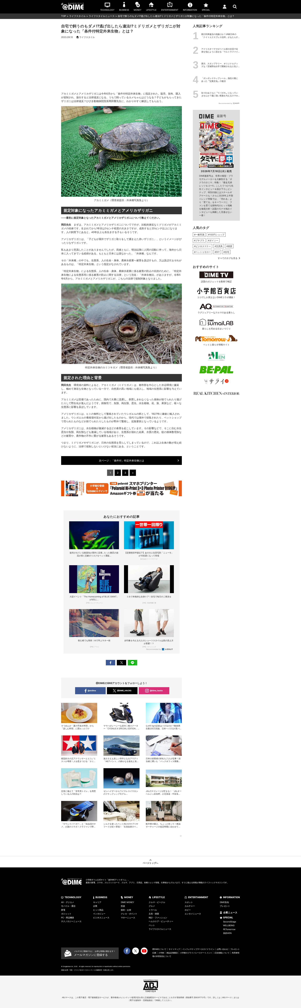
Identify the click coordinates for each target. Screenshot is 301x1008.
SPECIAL (228, 917)
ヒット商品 (98, 910)
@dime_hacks (156, 690)
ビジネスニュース (101, 917)
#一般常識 (199, 234)
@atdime (92, 690)
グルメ (152, 906)
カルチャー (190, 906)
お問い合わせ (222, 949)
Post (121, 662)
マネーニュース (128, 917)
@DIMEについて (159, 949)
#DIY (217, 252)
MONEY (128, 897)
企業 (95, 906)
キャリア (97, 902)
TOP (63, 16)
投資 (123, 906)
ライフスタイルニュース (102, 16)
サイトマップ (174, 949)
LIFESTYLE (158, 897)
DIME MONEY (127, 902)
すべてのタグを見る (228, 258)
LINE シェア (132, 662)
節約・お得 (126, 910)
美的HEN (227, 933)
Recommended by (153, 649)
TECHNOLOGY (73, 897)
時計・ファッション (158, 917)
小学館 (161, 953)
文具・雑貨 (154, 913)
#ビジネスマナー (202, 246)
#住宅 (226, 252)
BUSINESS (101, 897)
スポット (189, 902)
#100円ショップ (216, 234)
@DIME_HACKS (124, 690)
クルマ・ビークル (157, 902)
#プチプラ (199, 240)
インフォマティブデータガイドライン (198, 949)
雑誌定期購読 (172, 953)
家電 (63, 910)
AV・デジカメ (67, 902)
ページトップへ (150, 863)
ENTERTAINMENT (198, 897)
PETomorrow (229, 929)
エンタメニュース (193, 913)
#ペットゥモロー (202, 252)
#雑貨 (229, 246)
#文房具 (219, 246)
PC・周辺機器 (67, 917)
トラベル (153, 910)
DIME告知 (224, 902)
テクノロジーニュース (71, 921)
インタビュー (99, 913)
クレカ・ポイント (129, 913)
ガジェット (66, 913)
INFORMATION (231, 897)
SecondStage (229, 921)
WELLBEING (229, 925)
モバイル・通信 (68, 906)
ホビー (188, 910)
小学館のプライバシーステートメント (196, 953)
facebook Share (110, 662)
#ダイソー (213, 240)
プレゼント (225, 906)
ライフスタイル (77, 16)
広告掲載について (222, 953)
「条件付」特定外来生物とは (121, 460)
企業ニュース (230, 912)
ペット (152, 925)
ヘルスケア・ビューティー (161, 921)
